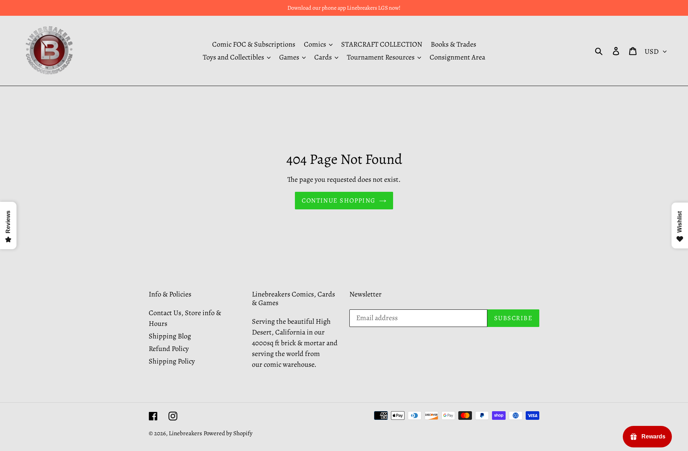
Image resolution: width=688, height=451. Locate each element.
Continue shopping (338, 200)
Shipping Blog (170, 336)
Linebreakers (185, 433)
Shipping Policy (172, 361)
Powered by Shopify (228, 433)
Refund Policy (169, 348)
